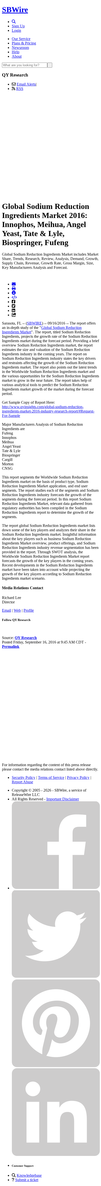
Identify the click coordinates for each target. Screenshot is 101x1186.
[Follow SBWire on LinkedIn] (56, 1155)
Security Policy (23, 777)
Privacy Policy (78, 777)
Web (17, 610)
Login (16, 30)
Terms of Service (51, 777)
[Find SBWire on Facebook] (56, 888)
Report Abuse (22, 782)
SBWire (15, 9)
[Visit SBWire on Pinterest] (56, 1066)
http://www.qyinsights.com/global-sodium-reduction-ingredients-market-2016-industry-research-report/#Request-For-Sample (48, 411)
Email (6, 610)
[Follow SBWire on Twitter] (56, 977)
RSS (19, 89)
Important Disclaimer (62, 799)
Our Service (21, 39)
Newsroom (20, 47)
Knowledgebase (29, 1175)
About (17, 56)
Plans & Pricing (24, 43)
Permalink (10, 646)
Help (15, 52)
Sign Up (18, 26)
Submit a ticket (26, 1180)
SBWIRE (34, 323)
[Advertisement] (50, 145)
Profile (29, 610)
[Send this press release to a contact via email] (14, 284)
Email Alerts (26, 84)
